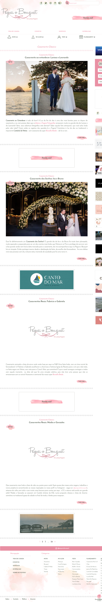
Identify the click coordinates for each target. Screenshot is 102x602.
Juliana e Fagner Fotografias (45, 123)
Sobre (7, 599)
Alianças (60, 561)
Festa (64, 37)
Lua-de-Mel (90, 576)
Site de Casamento (92, 584)
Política (24, 599)
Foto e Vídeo (75, 581)
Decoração (61, 569)
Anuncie (32, 599)
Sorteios (62, 31)
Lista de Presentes (91, 574)
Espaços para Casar (77, 579)
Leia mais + (82, 137)
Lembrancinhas (76, 584)
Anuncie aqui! (47, 158)
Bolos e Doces (76, 564)
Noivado (89, 581)
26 (52, 542)
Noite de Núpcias (91, 579)
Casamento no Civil (92, 561)
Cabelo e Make (48, 566)
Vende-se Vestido (19, 572)
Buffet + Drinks (76, 566)
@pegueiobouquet (80, 488)
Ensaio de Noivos (91, 566)
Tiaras (45, 569)
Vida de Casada (13, 31)
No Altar (39, 37)
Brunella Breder (51, 131)
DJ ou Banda (76, 576)
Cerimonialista (76, 569)
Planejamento (89, 37)
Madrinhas (61, 571)
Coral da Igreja (62, 564)
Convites (74, 571)
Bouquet (46, 564)
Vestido (46, 571)
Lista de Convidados (92, 571)
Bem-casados (76, 561)
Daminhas (61, 566)
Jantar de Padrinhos (92, 569)
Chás (88, 564)
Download (86, 31)
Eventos (38, 31)
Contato (15, 599)
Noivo (59, 574)
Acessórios (47, 561)
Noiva (14, 37)
